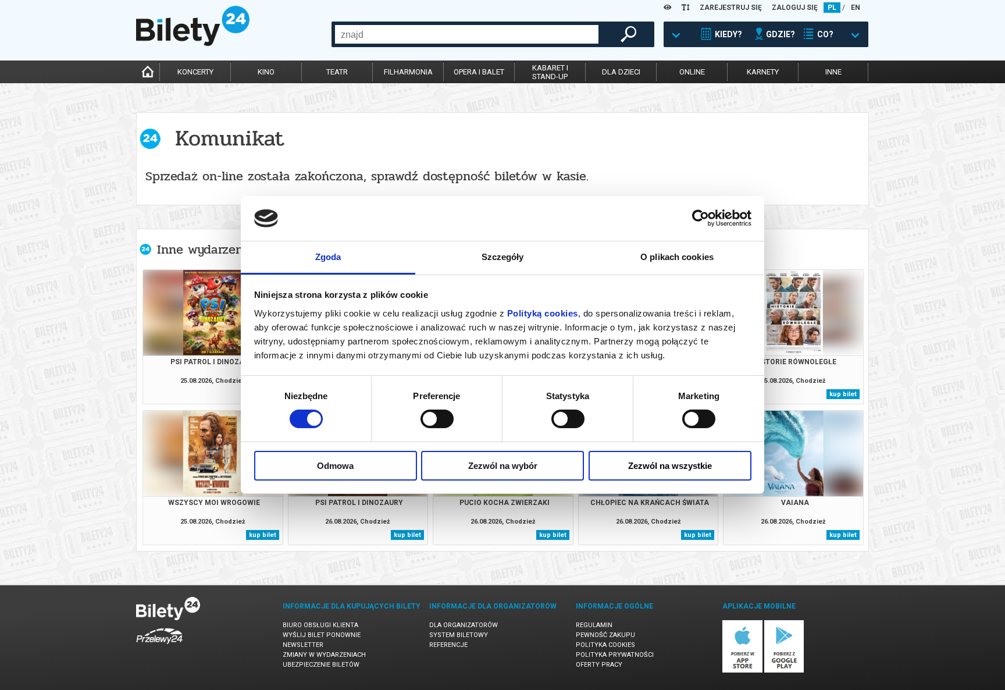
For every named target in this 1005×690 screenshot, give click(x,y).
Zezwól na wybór (502, 466)
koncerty (195, 71)
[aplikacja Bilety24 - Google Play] (784, 670)
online (692, 71)
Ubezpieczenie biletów (321, 664)
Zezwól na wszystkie (670, 466)
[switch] (437, 419)
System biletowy (458, 635)
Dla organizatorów (463, 625)
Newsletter (303, 645)
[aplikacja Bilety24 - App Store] (742, 670)
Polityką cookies (542, 313)
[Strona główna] (193, 43)
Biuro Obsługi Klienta (320, 625)
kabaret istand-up (550, 72)
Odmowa (335, 466)
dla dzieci (621, 71)
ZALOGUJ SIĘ (795, 7)
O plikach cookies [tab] (677, 257)
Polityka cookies (605, 645)
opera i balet (479, 71)
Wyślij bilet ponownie (322, 635)
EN (855, 7)
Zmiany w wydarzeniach (324, 655)
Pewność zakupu (605, 635)
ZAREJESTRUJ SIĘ (731, 7)
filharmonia (408, 71)
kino (266, 71)
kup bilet (843, 394)
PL (832, 7)
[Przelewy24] (159, 646)
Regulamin (594, 625)
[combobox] (467, 34)
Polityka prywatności (615, 655)
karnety (763, 71)
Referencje (448, 645)
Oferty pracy (599, 664)
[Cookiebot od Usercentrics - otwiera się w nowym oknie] (700, 218)
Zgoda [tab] (328, 257)
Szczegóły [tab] (503, 257)
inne (833, 71)
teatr (337, 71)
